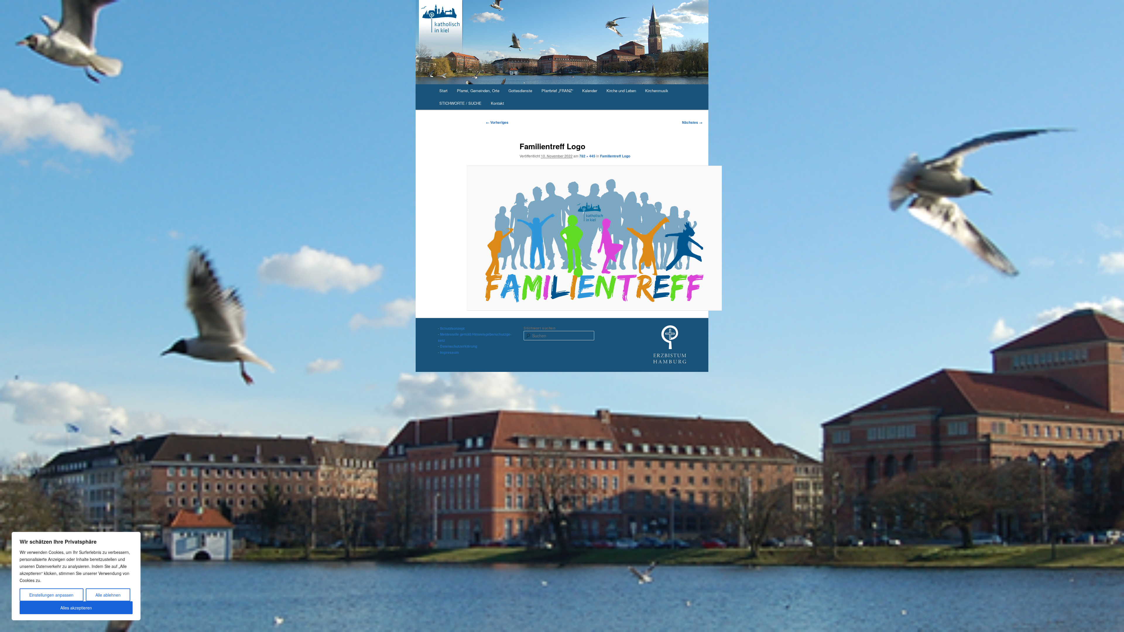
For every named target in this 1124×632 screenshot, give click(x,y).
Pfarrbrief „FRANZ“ (557, 90)
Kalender (589, 90)
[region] (76, 576)
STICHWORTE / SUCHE (460, 103)
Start (443, 90)
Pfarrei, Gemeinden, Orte (478, 90)
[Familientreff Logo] (594, 238)
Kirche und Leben (621, 90)
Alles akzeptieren (76, 608)
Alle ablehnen (108, 595)
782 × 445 (587, 156)
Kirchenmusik (656, 90)
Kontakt (497, 103)
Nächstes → (692, 122)
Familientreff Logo (615, 156)
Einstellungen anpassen (51, 595)
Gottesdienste (520, 90)
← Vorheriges (497, 122)
